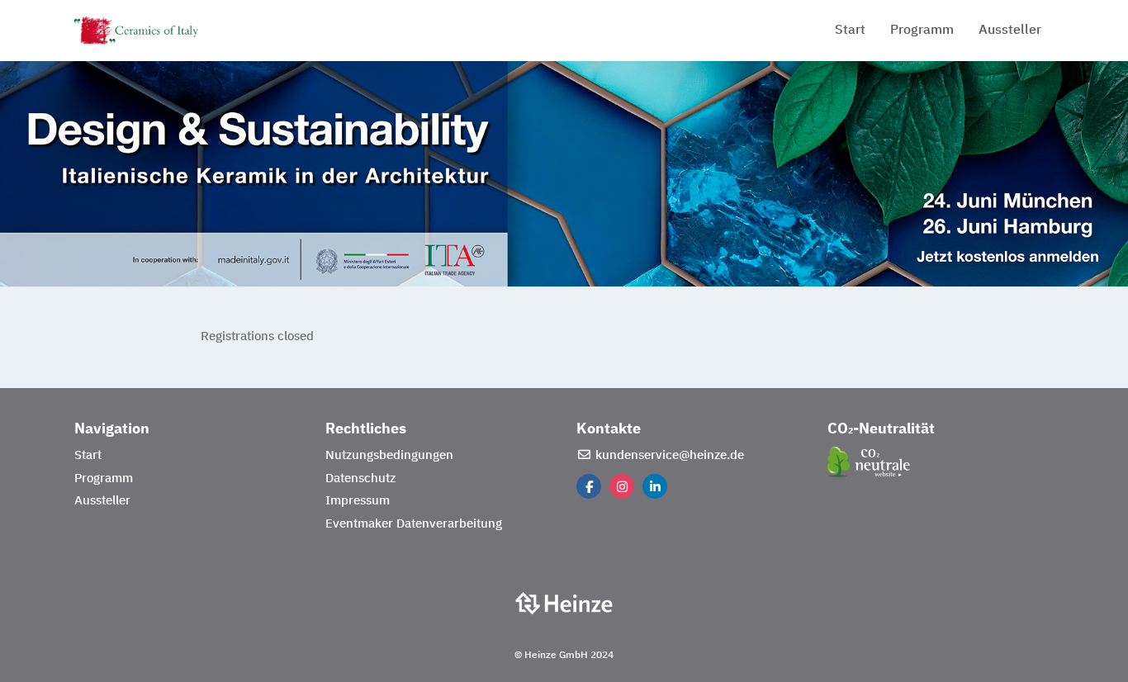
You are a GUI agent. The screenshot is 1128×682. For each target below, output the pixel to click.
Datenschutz (360, 478)
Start (850, 30)
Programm (922, 30)
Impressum (357, 501)
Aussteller (1010, 30)
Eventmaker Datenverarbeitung (413, 524)
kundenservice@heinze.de (668, 455)
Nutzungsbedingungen (389, 455)
